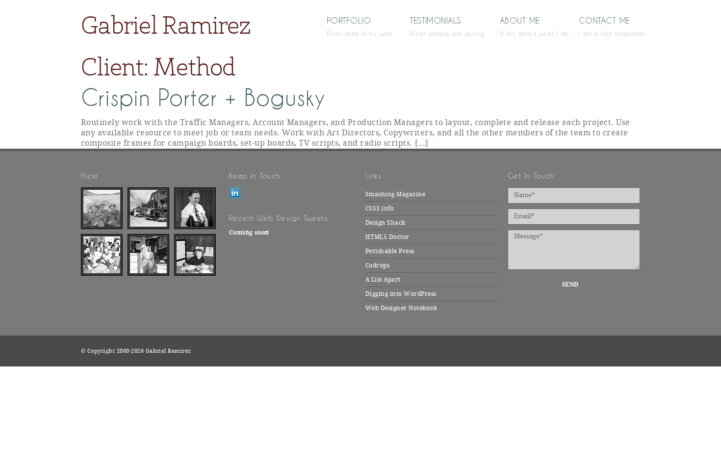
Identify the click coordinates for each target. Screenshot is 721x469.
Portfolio (354, 26)
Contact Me (609, 26)
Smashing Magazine (395, 194)
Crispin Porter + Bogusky (203, 98)
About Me (525, 26)
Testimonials (440, 26)
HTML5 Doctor (387, 237)
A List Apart (383, 279)
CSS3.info (379, 208)
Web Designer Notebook (401, 308)
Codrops (377, 265)
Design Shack (385, 222)
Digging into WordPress (401, 293)
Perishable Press (389, 251)
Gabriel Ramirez (166, 25)
